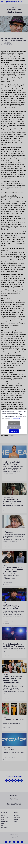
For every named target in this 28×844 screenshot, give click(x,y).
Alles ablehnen (14, 423)
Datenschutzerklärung (14, 418)
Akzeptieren (14, 431)
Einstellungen (14, 427)
